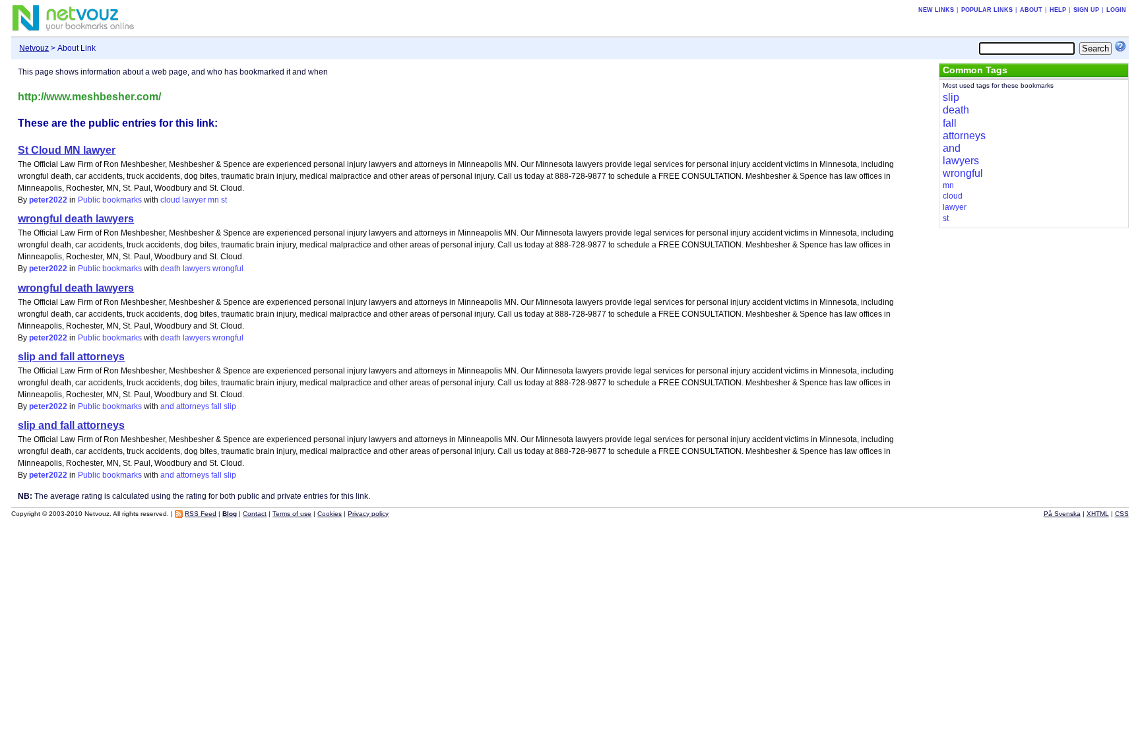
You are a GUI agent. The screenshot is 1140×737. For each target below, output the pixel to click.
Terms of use (291, 513)
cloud (170, 200)
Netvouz (34, 48)
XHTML (1098, 513)
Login (1116, 10)
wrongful (227, 268)
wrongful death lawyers (76, 218)
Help (1058, 10)
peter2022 (48, 200)
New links (936, 10)
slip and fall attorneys (71, 356)
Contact (255, 513)
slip (230, 406)
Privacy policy (368, 513)
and (167, 406)
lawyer (194, 200)
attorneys (192, 406)
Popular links (987, 10)
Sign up (1086, 10)
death (170, 268)
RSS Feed (200, 513)
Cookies (329, 513)
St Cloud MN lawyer (66, 150)
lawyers (196, 268)
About (1031, 10)
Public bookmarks (110, 200)
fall (216, 406)
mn (213, 200)
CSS (1122, 513)
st (224, 200)
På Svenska (1062, 513)
